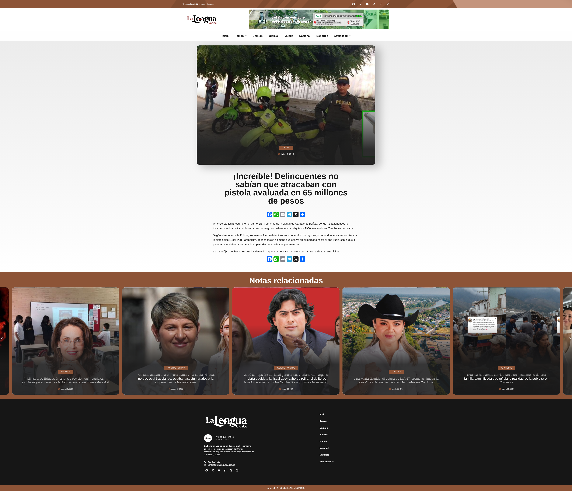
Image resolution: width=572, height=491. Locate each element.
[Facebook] (353, 4)
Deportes (322, 35)
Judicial (274, 35)
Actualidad (341, 35)
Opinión (257, 35)
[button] (241, 35)
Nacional (304, 35)
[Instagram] (387, 4)
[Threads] (380, 4)
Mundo (289, 35)
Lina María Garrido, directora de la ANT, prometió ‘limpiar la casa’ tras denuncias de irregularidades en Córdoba (256, 380)
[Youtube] (367, 4)
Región (239, 35)
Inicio (225, 35)
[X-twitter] (360, 4)
